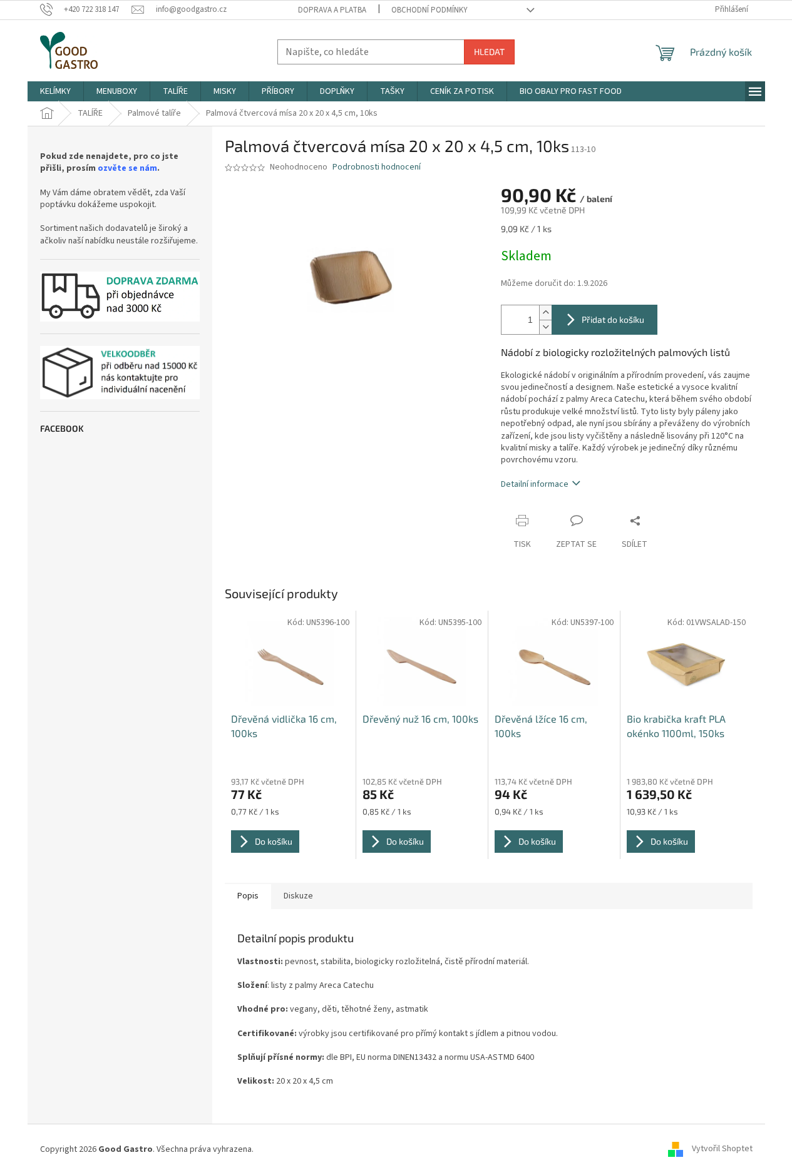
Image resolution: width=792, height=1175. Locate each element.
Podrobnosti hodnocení (376, 167)
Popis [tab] (248, 896)
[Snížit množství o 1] (545, 327)
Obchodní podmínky (429, 10)
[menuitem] (55, 91)
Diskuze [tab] (298, 896)
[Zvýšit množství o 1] (545, 312)
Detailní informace (534, 484)
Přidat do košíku (613, 319)
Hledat (489, 51)
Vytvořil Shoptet (722, 1149)
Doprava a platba (332, 10)
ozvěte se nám (127, 169)
